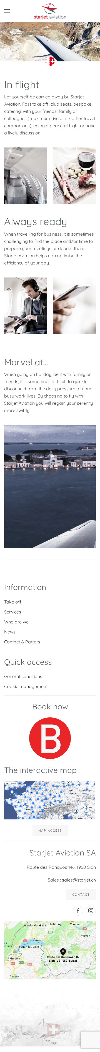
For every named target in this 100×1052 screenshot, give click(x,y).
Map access (50, 830)
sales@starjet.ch (79, 880)
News (10, 632)
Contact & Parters (22, 642)
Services (12, 612)
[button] (7, 11)
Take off (12, 602)
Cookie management (26, 686)
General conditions (23, 676)
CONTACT (81, 894)
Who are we (16, 622)
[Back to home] (50, 11)
